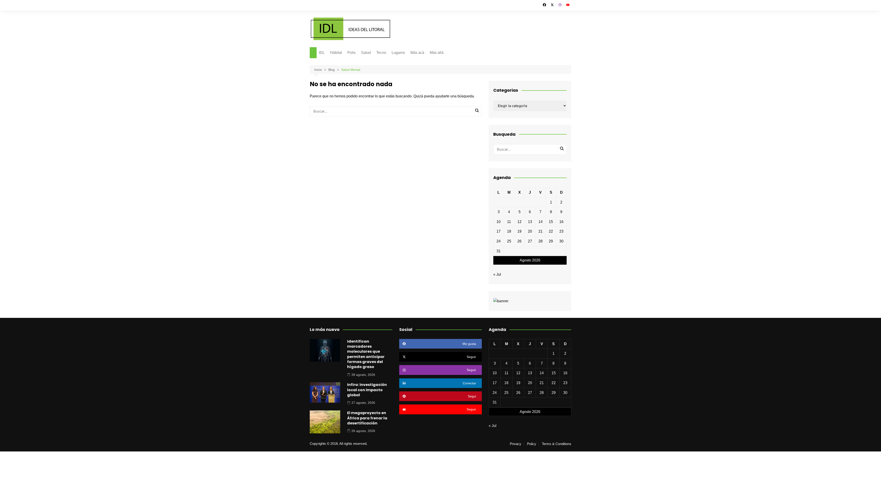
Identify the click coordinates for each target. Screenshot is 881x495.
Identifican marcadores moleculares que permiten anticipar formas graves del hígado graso (366, 354)
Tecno (381, 53)
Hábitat (336, 53)
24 (498, 241)
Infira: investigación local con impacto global (367, 390)
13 (530, 222)
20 (530, 231)
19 (519, 231)
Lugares (398, 53)
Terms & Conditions (556, 444)
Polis (351, 53)
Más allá (436, 53)
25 (509, 241)
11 (509, 222)
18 (509, 231)
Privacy (515, 444)
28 (540, 241)
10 (498, 222)
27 (530, 241)
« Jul (497, 274)
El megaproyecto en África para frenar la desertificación (367, 418)
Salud (366, 53)
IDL (322, 53)
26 (519, 241)
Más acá (417, 53)
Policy (531, 444)
